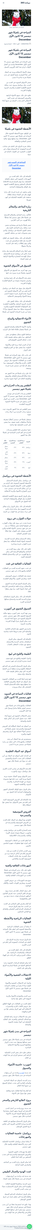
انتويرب (21, 1073)
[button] (29, 1226)
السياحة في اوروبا (7, 43)
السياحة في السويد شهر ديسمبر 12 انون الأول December (16, 165)
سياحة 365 (25, 3)
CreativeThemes (19, 1228)
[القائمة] (3, 3)
